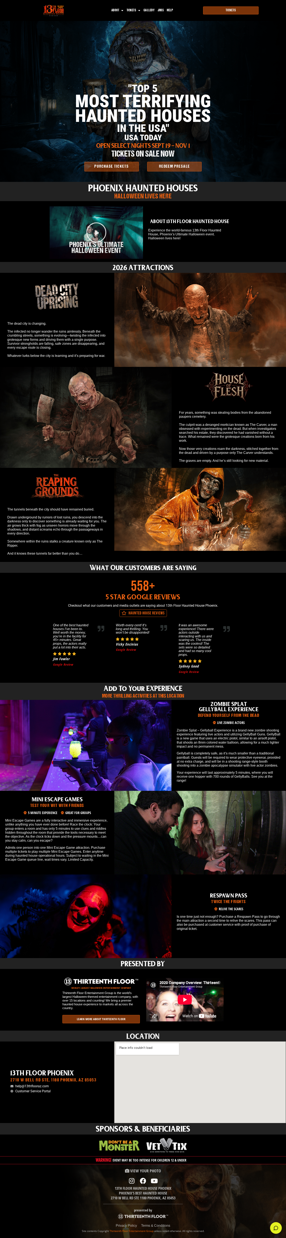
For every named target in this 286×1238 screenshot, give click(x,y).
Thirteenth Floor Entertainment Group (131, 1231)
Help (170, 10)
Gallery (149, 10)
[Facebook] (143, 1181)
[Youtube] (154, 1181)
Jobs (161, 10)
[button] (96, 232)
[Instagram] (131, 1181)
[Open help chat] (276, 1228)
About (115, 10)
